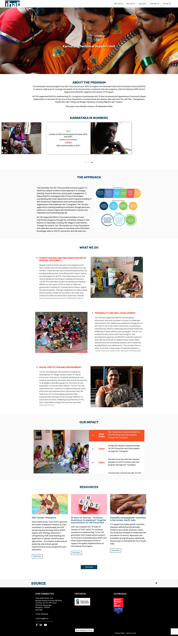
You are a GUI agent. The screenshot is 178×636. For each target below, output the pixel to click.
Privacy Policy (120, 633)
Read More (37, 556)
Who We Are (118, 4)
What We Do (130, 4)
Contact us (167, 4)
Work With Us (154, 4)
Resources (142, 4)
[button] (85, 162)
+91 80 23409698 (41, 614)
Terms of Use (131, 633)
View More (89, 567)
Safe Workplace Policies (84, 630)
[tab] (116, 435)
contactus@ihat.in (41, 618)
